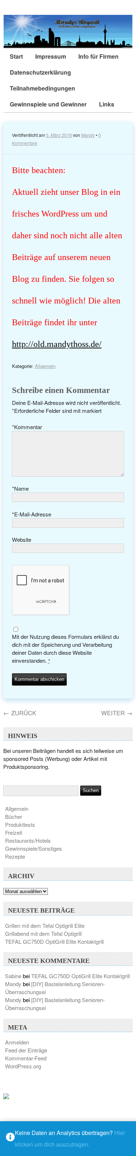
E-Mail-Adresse (31, 514)
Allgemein (45, 366)
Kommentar (27, 427)
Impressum (50, 56)
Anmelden (17, 1042)
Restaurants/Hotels (28, 840)
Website (21, 539)
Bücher (13, 816)
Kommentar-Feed (25, 1058)
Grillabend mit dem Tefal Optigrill (43, 933)
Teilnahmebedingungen (42, 88)
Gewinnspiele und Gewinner (48, 104)
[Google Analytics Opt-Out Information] (10, 1138)
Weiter (117, 712)
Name (20, 488)
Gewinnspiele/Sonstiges (33, 848)
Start (16, 56)
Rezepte (15, 856)
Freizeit (13, 832)
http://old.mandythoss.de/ (57, 344)
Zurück (19, 712)
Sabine (13, 976)
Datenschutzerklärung (40, 72)
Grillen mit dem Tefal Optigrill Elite (45, 925)
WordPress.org (23, 1066)
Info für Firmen (98, 56)
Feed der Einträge (26, 1050)
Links (106, 104)
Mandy (88, 135)
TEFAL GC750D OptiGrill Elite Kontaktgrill (54, 941)
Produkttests (20, 824)
